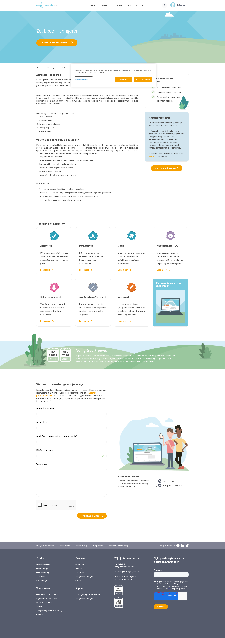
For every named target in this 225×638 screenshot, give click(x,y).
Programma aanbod (45, 545)
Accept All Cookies (143, 79)
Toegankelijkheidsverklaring (49, 610)
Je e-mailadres (42, 422)
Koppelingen (42, 580)
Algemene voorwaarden (46, 598)
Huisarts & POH (43, 564)
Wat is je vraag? (42, 464)
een (88, 392)
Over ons (131, 5)
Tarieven (119, 5)
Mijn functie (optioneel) (46, 450)
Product (92, 5)
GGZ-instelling (42, 572)
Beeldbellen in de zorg (118, 545)
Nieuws (78, 568)
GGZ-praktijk (42, 568)
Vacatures (79, 572)
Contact (79, 580)
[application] (170, 306)
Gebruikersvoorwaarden (47, 594)
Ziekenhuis (41, 576)
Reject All (123, 79)
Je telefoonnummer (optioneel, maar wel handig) (56, 436)
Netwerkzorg (81, 545)
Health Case (65, 545)
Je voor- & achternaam (45, 408)
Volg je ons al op (167, 545)
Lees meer (45, 269)
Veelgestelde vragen (84, 576)
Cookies (39, 614)
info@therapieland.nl (172, 485)
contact (152, 156)
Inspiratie (146, 5)
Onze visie (79, 564)
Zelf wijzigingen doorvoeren (88, 594)
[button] (170, 306)
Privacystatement (44, 602)
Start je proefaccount (54, 42)
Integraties (98, 545)
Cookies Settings (81, 79)
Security (39, 606)
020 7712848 (168, 481)
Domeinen (106, 5)
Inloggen (181, 5)
